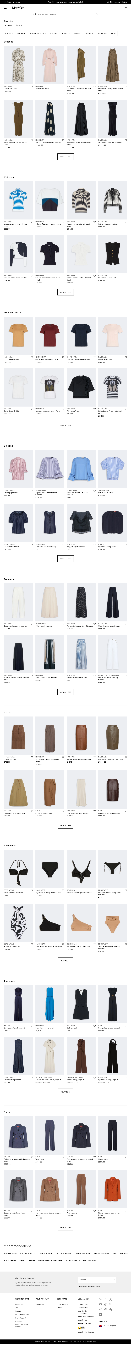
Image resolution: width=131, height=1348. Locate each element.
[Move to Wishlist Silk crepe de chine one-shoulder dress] (94, 86)
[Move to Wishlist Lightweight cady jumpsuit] (126, 1077)
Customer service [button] (24, 2)
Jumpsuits (102, 34)
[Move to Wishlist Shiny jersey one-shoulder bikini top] (63, 944)
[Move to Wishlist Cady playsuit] (94, 1026)
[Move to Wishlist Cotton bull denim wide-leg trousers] (126, 675)
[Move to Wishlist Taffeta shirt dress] (63, 86)
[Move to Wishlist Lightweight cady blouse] (126, 544)
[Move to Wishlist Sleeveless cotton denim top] (63, 544)
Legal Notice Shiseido (86, 1332)
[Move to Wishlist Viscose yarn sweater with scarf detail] (94, 222)
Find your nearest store (118, 2)
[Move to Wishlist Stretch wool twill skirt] (63, 811)
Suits (113, 34)
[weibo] (100, 1309)
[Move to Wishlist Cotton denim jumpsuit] (32, 1077)
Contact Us (19, 1304)
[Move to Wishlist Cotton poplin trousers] (63, 624)
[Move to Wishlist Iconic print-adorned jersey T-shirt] (63, 409)
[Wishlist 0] (120, 8)
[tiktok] (105, 1304)
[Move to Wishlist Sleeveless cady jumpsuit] (63, 1026)
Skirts (77, 34)
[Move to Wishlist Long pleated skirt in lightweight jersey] (63, 757)
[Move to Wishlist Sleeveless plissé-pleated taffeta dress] (126, 86)
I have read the (90, 1287)
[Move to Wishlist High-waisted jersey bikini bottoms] (63, 890)
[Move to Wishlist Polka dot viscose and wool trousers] (94, 624)
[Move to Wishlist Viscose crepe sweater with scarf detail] (32, 222)
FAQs (16, 1308)
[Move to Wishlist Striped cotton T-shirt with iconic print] (126, 409)
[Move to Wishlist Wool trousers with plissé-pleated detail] (32, 675)
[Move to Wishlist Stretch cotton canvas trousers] (32, 624)
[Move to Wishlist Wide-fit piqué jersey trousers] (126, 624)
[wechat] (110, 1309)
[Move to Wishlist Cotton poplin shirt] (32, 490)
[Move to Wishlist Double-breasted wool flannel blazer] (32, 1211)
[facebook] (105, 1299)
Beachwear (89, 34)
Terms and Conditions (86, 1317)
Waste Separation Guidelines (21, 1326)
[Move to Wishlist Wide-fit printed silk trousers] (63, 675)
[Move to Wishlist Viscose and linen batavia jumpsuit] (63, 1077)
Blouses (53, 34)
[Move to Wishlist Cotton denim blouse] (32, 544)
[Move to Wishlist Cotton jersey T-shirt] (32, 357)
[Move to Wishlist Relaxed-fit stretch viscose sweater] (63, 222)
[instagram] (100, 1299)
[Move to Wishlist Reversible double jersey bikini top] (94, 890)
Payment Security (84, 1323)
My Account (40, 1304)
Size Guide (18, 1321)
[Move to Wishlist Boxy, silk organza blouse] (94, 544)
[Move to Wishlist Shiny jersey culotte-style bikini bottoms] (126, 944)
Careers (59, 1308)
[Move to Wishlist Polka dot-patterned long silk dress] (63, 140)
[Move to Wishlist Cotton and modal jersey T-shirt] (63, 357)
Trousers (65, 34)
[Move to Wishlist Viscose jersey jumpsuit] (94, 1077)
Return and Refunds (22, 1314)
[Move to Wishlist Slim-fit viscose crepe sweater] (32, 276)
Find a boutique (62, 1304)
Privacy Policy (95, 1287)
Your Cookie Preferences (82, 1312)
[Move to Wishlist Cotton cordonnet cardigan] (126, 222)
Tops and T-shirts (38, 34)
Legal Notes (82, 1320)
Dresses (9, 34)
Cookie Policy (83, 1308)
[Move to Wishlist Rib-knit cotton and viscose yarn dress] (32, 140)
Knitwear (21, 34)
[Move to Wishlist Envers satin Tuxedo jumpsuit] (32, 1026)
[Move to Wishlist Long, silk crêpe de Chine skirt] (94, 811)
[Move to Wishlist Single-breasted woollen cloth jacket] (126, 1211)
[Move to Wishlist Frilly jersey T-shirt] (94, 409)
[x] (110, 1299)
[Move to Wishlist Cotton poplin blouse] (126, 490)
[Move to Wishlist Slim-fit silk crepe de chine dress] (126, 140)
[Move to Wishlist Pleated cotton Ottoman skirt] (32, 811)
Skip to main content (9, 1)
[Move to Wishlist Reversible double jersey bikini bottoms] (126, 890)
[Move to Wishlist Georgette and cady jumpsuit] (126, 1026)
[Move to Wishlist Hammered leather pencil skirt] (126, 811)
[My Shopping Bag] (126, 8)
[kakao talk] (105, 1309)
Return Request (20, 1318)
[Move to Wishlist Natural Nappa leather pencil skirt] (94, 757)
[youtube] (100, 1304)
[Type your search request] (96, 14)
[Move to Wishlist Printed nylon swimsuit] (32, 944)
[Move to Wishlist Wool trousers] (63, 1157)
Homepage (8, 25)
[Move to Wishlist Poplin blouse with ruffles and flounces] (63, 490)
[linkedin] (100, 1314)
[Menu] (5, 8)
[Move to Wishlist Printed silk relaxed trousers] (94, 675)
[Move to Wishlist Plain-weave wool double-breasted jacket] (32, 1157)
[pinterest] (110, 1304)
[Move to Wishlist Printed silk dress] (32, 86)
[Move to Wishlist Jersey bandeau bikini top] (32, 890)
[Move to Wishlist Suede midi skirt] (32, 757)
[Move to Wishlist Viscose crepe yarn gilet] (126, 276)
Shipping (18, 1311)
